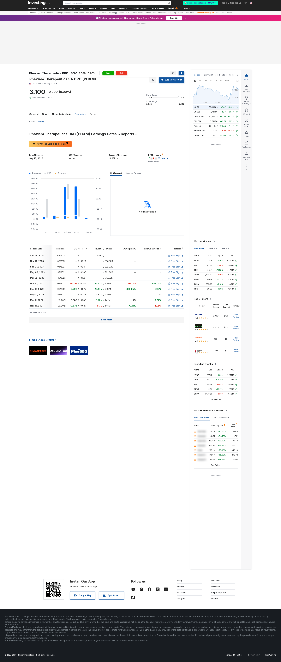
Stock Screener (157, 8)
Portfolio (181, 592)
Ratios (32, 121)
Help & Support (218, 592)
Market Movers (202, 241)
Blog (179, 580)
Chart (45, 114)
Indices (197, 75)
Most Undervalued (202, 417)
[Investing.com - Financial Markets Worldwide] (39, 3)
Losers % (225, 248)
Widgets (181, 598)
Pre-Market (90, 13)
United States (78, 13)
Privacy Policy (254, 655)
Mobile (180, 586)
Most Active (190, 13)
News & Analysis (61, 114)
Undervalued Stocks (224, 13)
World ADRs (124, 13)
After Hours (101, 13)
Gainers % (212, 248)
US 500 (197, 112)
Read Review (236, 316)
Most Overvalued (221, 417)
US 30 (196, 107)
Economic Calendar (139, 8)
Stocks (33, 13)
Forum (93, 114)
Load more (106, 319)
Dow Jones (199, 116)
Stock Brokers (137, 13)
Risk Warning (270, 655)
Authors (214, 598)
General (33, 114)
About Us (215, 580)
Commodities (210, 75)
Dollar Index (199, 135)
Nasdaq (197, 126)
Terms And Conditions (234, 655)
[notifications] (245, 2)
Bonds (222, 75)
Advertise (215, 586)
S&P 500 (197, 121)
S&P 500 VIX (199, 130)
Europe (148, 13)
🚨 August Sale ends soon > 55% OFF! (200, 3)
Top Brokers (201, 298)
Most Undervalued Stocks (208, 410)
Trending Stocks (203, 364)
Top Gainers (178, 13)
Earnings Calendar (63, 13)
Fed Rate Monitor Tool (162, 13)
